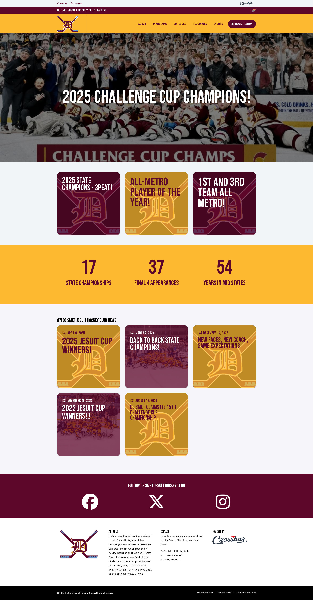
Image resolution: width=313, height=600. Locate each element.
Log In (63, 3)
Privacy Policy (224, 592)
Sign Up (78, 3)
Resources (200, 23)
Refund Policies (205, 592)
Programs (160, 23)
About (142, 23)
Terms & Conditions (246, 592)
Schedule (180, 23)
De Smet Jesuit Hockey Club (76, 10)
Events (218, 23)
